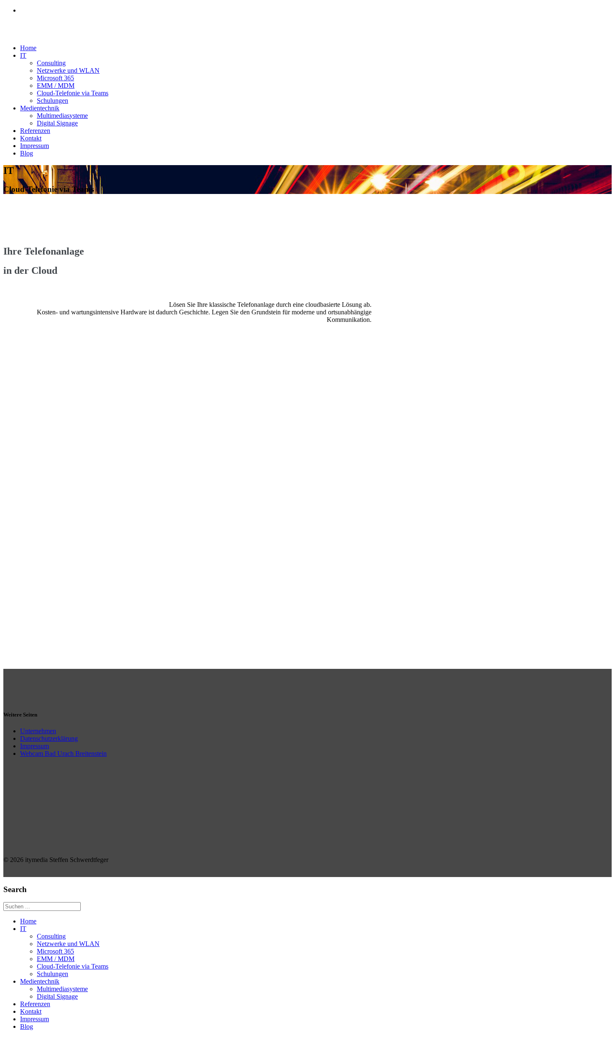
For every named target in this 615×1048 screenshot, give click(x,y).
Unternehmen (38, 730)
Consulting (51, 62)
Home (28, 47)
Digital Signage (57, 123)
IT (23, 55)
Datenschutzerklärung (49, 738)
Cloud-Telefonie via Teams (72, 93)
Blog (26, 153)
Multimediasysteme (62, 115)
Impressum (34, 145)
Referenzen (35, 130)
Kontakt (30, 138)
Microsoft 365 (55, 78)
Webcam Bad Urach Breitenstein (63, 753)
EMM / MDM (55, 85)
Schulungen (52, 100)
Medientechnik (39, 108)
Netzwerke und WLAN (68, 70)
